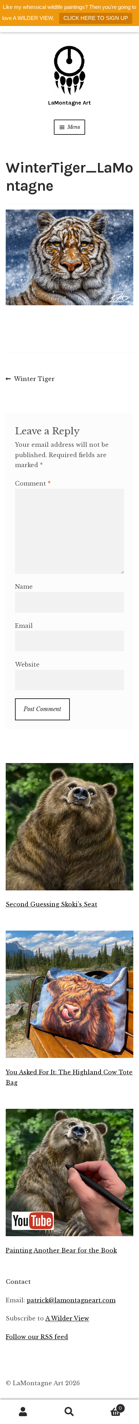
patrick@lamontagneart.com (71, 1300)
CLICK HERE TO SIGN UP (95, 18)
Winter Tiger (34, 379)
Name (24, 586)
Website (27, 664)
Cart (107, 1406)
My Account (23, 1412)
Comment (33, 483)
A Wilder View (67, 1318)
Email (24, 625)
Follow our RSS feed (37, 1336)
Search (69, 1412)
